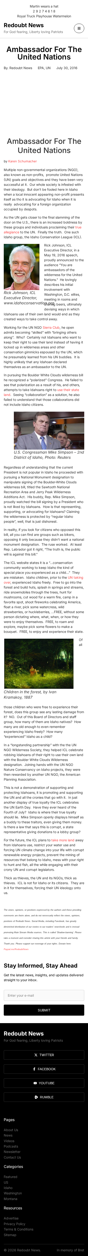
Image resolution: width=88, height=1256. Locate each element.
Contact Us (12, 1157)
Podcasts (11, 1146)
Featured (10, 1177)
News (8, 1135)
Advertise (11, 1218)
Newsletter (12, 1152)
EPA (41, 68)
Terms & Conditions (18, 1229)
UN (48, 68)
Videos (9, 1141)
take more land (62, 840)
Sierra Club (51, 327)
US (6, 1182)
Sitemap (10, 1235)
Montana (10, 1199)
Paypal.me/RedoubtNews (16, 949)
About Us (11, 1130)
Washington (13, 1193)
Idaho (8, 1188)
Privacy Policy (14, 1224)
